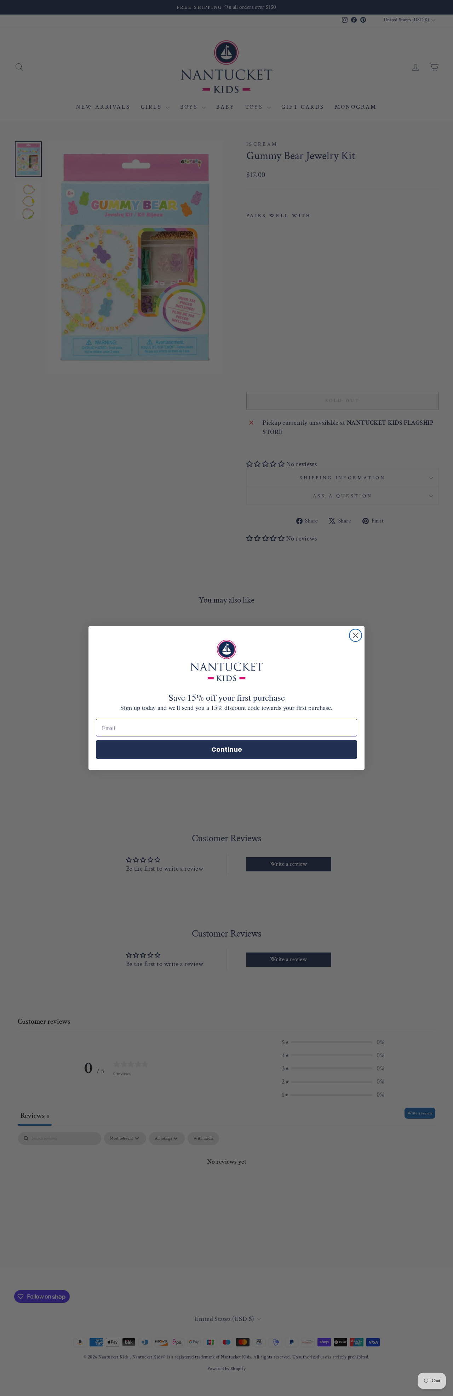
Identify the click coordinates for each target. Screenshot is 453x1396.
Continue (226, 749)
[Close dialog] (355, 635)
